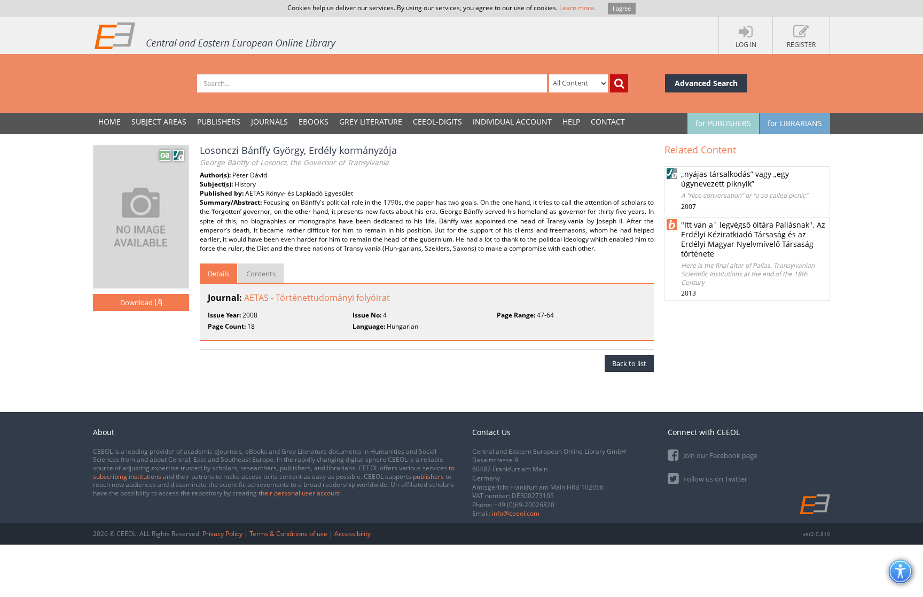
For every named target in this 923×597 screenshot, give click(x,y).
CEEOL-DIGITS (437, 122)
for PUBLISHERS (723, 123)
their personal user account (299, 493)
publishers (428, 476)
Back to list (629, 363)
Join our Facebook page (719, 455)
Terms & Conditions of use (288, 533)
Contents (261, 273)
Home (109, 122)
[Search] (619, 83)
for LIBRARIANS (795, 123)
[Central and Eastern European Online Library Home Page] (216, 35)
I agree (622, 8)
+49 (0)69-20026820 (524, 504)
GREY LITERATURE (370, 122)
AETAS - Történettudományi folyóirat (317, 298)
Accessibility (352, 533)
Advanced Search (706, 83)
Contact (608, 122)
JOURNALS (269, 122)
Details (218, 273)
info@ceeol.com (515, 513)
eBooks (313, 122)
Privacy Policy (222, 533)
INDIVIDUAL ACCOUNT (512, 122)
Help (571, 122)
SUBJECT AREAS (158, 122)
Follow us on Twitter (714, 479)
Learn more (576, 7)
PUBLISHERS (218, 122)
